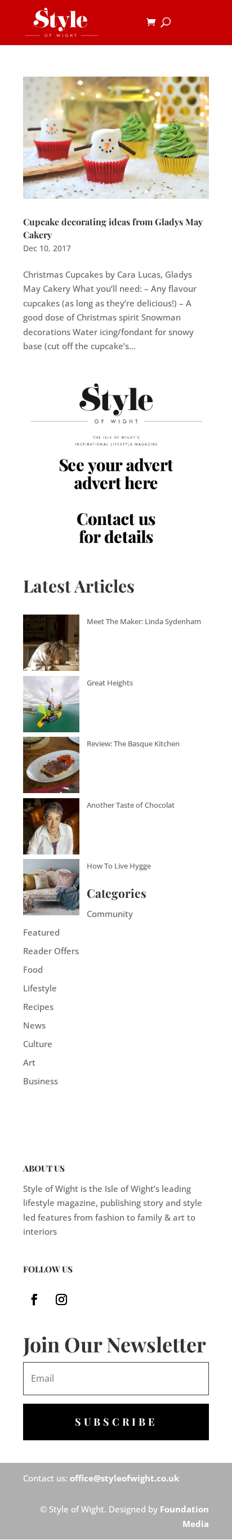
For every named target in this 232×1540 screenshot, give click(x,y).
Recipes (38, 1006)
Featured (41, 932)
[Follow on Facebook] (34, 1299)
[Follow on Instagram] (61, 1299)
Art (29, 1062)
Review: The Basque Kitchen (133, 743)
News (34, 1025)
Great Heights (110, 683)
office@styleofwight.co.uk (124, 1478)
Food (33, 969)
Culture (37, 1043)
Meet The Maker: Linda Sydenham (144, 621)
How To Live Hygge (119, 866)
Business (40, 1081)
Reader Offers (51, 950)
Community (110, 913)
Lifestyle (40, 988)
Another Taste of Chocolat (131, 805)
